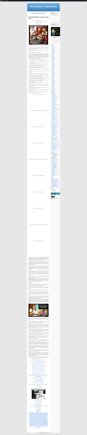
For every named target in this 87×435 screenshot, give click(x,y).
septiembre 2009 (53, 82)
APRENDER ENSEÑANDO (35, 413)
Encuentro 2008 (53, 132)
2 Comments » (42, 427)
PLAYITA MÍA (40, 424)
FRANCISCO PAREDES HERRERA (39, 418)
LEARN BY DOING (42, 420)
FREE (45, 418)
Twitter (41, 425)
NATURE (53, 172)
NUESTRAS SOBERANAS (54, 137)
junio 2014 (53, 46)
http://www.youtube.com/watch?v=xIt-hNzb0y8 (39, 362)
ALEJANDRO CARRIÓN (39, 412)
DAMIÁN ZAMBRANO (44, 415)
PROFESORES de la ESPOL (55, 138)
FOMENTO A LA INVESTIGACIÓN (55, 133)
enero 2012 (53, 64)
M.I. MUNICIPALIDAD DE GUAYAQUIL (36, 421)
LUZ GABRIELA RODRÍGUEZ (55, 154)
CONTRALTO (43, 414)
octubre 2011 (53, 66)
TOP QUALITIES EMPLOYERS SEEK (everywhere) (54, 148)
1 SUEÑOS (53, 117)
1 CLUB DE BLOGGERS (54, 98)
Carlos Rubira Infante (33, 414)
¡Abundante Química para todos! (55, 159)
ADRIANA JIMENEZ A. (32, 412)
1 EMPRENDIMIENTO (54, 102)
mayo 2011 (53, 69)
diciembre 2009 (53, 80)
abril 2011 (53, 70)
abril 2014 (53, 47)
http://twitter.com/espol (38, 404)
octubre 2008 (53, 89)
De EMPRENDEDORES (54, 165)
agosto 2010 (53, 75)
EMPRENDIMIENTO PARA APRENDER (33, 417)
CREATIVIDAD (31, 415)
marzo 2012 (53, 63)
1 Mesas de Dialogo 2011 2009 (55, 110)
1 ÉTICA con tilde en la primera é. (55, 104)
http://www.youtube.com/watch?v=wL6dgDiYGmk (39, 373)
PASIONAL (30, 424)
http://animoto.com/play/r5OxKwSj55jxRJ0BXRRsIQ (38, 381)
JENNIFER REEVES (34, 419)
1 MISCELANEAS (38, 427)
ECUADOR (38, 416)
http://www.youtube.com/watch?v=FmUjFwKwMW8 (39, 366)
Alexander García (44, 412)
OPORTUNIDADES (46, 423)
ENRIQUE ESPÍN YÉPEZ (41, 417)
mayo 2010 (53, 77)
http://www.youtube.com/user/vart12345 (38, 360)
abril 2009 (53, 85)
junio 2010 (53, 76)
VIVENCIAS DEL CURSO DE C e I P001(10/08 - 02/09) (55, 182)
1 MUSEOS (53, 112)
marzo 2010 (53, 78)
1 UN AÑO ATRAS (54, 119)
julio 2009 (53, 83)
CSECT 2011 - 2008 (54, 128)
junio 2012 (53, 61)
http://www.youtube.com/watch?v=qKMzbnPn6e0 (39, 369)
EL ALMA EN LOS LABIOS (43, 416)
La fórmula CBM (53, 171)
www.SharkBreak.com (55, 23)
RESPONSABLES (44, 424)
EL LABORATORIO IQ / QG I (55, 166)
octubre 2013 (53, 51)
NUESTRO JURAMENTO (40, 423)
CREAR (46, 414)
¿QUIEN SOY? (53, 92)
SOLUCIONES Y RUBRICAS (55, 146)
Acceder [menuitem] (3, 0)
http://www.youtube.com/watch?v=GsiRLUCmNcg (39, 374)
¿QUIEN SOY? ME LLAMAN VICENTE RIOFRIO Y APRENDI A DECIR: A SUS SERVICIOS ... (54, 186)
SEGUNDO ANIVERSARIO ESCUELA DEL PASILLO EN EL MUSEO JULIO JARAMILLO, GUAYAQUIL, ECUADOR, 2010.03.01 (38, 17)
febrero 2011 (53, 71)
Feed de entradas (54, 190)
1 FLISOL (53, 105)
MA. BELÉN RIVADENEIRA (44, 421)
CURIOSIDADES (53, 129)
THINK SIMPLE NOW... (54, 156)
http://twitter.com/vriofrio (38, 403)
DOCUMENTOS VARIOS (54, 131)
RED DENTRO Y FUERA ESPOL (43, 7)
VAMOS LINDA (44, 425)
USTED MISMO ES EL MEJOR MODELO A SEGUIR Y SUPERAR (54, 179)
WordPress (49, 432)
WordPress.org (53, 191)
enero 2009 (53, 87)
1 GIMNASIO (53, 106)
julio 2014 (53, 45)
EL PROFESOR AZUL (54, 167)
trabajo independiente (35, 425)
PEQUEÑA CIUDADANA (35, 424)
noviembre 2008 (53, 88)
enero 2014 (53, 49)
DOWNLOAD (35, 416)
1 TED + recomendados (54, 118)
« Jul (51, 43)
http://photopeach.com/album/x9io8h (38, 379)
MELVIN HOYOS (36, 422)
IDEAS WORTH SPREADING (55, 170)
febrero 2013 (53, 56)
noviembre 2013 (53, 50)
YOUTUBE (38, 426)
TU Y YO (39, 425)
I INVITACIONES (53, 134)
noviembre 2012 (53, 58)
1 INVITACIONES (53, 107)
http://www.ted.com (38, 387)
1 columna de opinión (54, 99)
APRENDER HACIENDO (42, 413)
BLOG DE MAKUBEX (54, 162)
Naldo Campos (30, 423)
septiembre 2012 (53, 59)
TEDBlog (53, 176)
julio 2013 (53, 53)
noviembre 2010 (53, 73)
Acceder (53, 189)
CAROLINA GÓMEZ (39, 414)
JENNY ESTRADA (39, 419)
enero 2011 (53, 72)
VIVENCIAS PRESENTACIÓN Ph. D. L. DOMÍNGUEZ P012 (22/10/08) (55, 181)
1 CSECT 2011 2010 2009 (54, 100)
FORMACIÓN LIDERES (32, 418)
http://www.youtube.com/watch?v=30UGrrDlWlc (39, 365)
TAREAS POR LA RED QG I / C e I (55, 147)
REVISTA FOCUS (53, 174)
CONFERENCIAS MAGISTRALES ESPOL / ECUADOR (55, 126)
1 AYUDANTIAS (53, 95)
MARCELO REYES (31, 422)
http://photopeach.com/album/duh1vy (38, 380)
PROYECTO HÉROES (54, 155)
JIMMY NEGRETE (44, 419)
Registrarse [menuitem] (6, 0)
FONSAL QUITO (53, 168)
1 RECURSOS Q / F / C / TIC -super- (55, 160)
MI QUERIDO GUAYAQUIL (42, 422)
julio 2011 (53, 68)
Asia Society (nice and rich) (54, 161)
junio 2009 (53, 84)
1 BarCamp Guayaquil (54, 96)
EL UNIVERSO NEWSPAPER (55, 153)
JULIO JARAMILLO (37, 420)
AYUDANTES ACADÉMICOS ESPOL (55, 122)
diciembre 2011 (53, 65)
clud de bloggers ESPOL (54, 163)
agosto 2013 (53, 52)
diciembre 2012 (53, 57)
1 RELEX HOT (53, 114)
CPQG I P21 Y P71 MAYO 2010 (55, 127)
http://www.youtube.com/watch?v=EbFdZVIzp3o (39, 370)
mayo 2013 (53, 54)
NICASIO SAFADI (35, 423)
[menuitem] (1, 0)
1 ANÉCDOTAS (53, 94)
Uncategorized (53, 149)
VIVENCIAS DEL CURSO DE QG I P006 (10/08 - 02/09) (55, 185)
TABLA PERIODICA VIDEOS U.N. (55, 175)
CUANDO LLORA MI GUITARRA (37, 415)
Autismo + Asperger (54, 121)
